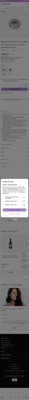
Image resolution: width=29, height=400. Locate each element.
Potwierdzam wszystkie (14, 209)
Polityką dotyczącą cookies (12, 188)
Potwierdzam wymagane (14, 214)
